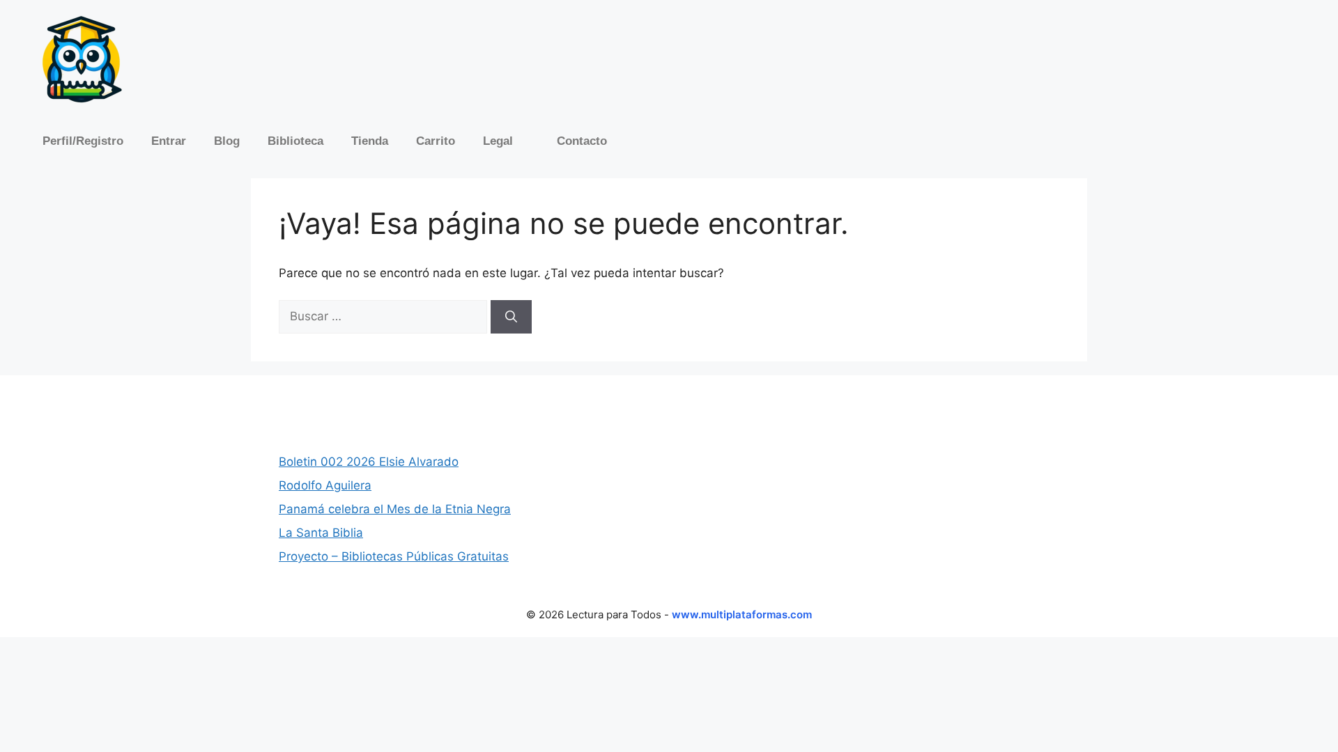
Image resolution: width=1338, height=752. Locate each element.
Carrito (435, 141)
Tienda (369, 141)
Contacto (582, 141)
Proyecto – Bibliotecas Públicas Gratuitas (394, 556)
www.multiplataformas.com (742, 614)
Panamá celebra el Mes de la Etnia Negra (395, 509)
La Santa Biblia (321, 533)
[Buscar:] (385, 316)
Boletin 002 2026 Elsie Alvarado (369, 462)
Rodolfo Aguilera (325, 485)
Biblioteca (295, 141)
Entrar (168, 141)
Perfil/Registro (83, 141)
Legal (498, 141)
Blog (227, 141)
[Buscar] (511, 317)
